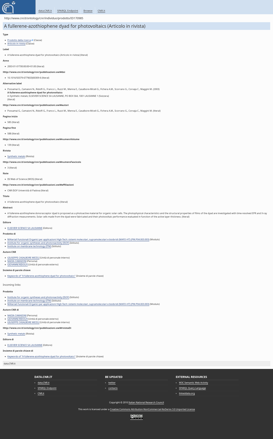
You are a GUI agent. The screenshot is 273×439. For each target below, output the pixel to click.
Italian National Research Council (146, 402)
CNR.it (101, 10)
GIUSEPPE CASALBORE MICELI (23, 257)
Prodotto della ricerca (19, 40)
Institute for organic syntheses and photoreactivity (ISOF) (38, 242)
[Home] (17, 7)
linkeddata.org (187, 393)
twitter (112, 382)
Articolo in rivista (16, 43)
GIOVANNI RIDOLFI (17, 264)
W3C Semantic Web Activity (193, 382)
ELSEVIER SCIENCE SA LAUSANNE (24, 228)
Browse (87, 10)
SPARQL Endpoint (67, 10)
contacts (113, 388)
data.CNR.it (45, 10)
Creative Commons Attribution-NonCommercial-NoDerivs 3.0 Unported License (152, 409)
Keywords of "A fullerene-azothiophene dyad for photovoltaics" (41, 275)
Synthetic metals (16, 156)
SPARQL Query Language (192, 388)
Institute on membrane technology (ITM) (29, 246)
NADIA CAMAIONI (16, 261)
